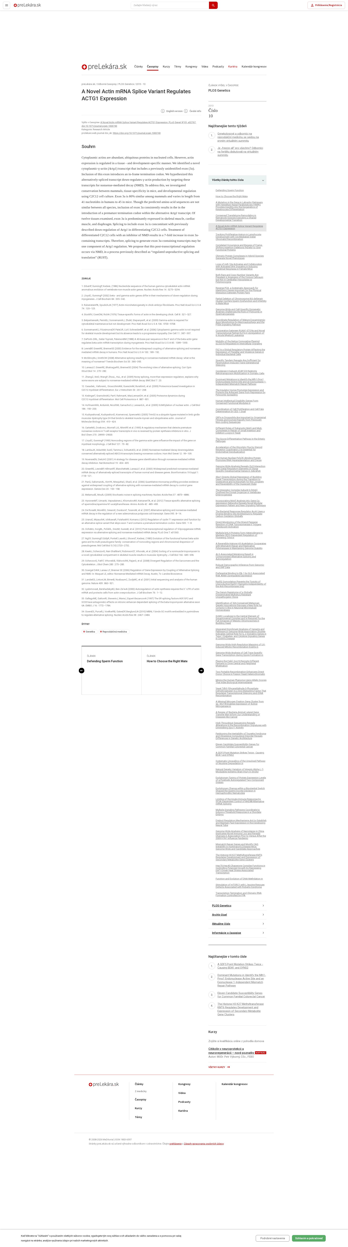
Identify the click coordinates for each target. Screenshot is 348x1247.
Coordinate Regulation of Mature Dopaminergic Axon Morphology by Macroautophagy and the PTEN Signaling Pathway (240, 322)
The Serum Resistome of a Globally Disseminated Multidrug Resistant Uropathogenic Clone (234, 594)
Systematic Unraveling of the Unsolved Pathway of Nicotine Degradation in (240, 762)
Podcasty (218, 67)
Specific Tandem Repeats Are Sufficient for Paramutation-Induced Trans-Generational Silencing (238, 362)
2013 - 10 (140, 84)
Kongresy (191, 67)
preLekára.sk (21, 7)
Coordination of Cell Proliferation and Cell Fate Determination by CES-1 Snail (240, 410)
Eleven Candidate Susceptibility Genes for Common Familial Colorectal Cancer (237, 745)
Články (138, 67)
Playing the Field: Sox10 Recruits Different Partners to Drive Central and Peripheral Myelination (237, 663)
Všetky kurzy (217, 1067)
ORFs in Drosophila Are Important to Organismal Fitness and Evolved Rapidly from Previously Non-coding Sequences (241, 420)
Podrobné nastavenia (272, 1238)
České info (195, 111)
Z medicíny (141, 1091)
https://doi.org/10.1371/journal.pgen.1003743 (137, 133)
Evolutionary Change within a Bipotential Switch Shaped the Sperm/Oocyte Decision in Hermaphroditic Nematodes (240, 790)
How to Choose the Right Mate (167, 661)
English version (174, 111)
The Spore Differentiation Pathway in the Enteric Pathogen (240, 440)
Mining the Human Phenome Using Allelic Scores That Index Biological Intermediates (241, 681)
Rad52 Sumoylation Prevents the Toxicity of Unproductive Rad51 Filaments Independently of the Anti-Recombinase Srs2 (241, 584)
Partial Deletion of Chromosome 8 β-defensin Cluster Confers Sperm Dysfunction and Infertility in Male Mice (241, 301)
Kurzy (166, 67)
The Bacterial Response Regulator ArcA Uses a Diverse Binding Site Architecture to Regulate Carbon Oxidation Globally (240, 513)
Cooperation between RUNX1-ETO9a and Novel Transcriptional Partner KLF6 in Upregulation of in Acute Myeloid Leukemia (240, 333)
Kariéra (232, 67)
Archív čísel (219, 914)
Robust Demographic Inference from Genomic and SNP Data (240, 566)
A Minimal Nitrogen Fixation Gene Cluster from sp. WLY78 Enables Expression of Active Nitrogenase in (240, 704)
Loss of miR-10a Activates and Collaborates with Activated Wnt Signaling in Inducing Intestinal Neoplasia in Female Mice (239, 266)
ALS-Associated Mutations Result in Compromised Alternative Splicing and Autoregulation (236, 556)
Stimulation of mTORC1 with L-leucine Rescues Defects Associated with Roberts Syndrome (240, 885)
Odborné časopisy (107, 84)
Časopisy (152, 67)
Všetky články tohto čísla (228, 180)
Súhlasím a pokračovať (309, 1238)
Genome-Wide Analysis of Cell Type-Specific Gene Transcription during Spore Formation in (239, 653)
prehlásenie (175, 1143)
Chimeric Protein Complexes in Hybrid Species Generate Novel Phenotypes (240, 257)
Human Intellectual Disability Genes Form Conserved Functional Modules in (237, 401)
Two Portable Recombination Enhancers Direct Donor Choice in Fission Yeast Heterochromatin (240, 672)
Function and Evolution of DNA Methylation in (239, 878)
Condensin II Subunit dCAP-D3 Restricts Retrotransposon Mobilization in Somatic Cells (240, 372)
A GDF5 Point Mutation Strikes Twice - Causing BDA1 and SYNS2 (240, 753)
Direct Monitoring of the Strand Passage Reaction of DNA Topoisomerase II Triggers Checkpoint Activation (238, 524)
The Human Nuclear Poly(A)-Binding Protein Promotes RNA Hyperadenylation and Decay (239, 459)
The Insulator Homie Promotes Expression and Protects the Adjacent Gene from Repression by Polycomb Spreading (240, 392)
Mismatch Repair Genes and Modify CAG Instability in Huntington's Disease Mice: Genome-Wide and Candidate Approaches (238, 846)
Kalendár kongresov (254, 67)
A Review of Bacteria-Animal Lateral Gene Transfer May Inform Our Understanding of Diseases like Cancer (238, 714)
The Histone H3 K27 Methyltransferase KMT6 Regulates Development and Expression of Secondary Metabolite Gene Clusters (239, 857)
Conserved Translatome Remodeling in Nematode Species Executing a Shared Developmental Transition (236, 217)
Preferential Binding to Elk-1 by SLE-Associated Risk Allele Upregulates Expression (240, 574)
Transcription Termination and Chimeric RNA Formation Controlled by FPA (239, 894)
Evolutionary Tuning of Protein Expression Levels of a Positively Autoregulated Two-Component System (241, 780)
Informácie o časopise (226, 932)
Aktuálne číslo (221, 923)
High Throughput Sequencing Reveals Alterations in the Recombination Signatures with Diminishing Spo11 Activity (241, 725)
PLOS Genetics (126, 84)
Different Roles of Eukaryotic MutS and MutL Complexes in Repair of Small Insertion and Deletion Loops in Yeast (239, 430)
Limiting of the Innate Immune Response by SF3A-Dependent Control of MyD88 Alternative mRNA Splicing (240, 801)
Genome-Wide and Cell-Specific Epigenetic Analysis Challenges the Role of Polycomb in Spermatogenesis (239, 311)
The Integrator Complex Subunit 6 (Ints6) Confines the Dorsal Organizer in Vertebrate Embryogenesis (238, 492)
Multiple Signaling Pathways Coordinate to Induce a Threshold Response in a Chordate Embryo (238, 812)
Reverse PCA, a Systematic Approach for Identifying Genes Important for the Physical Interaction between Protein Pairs (238, 290)
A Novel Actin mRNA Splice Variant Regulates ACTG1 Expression (239, 227)
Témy (177, 67)
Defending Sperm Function (105, 661)
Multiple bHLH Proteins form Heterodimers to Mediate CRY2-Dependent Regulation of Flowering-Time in (239, 535)
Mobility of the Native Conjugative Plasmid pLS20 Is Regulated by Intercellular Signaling (239, 342)
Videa (205, 67)
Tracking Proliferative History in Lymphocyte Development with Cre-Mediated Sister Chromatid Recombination (238, 237)
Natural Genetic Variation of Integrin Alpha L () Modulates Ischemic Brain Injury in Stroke (239, 770)
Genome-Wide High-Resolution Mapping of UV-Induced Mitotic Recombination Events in (240, 645)
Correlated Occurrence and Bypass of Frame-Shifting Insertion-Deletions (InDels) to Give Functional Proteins (239, 247)
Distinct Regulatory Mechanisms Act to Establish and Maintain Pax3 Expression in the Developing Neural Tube (241, 823)
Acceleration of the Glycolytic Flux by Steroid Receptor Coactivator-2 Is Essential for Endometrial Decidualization (239, 449)
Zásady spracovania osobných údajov (204, 1143)
